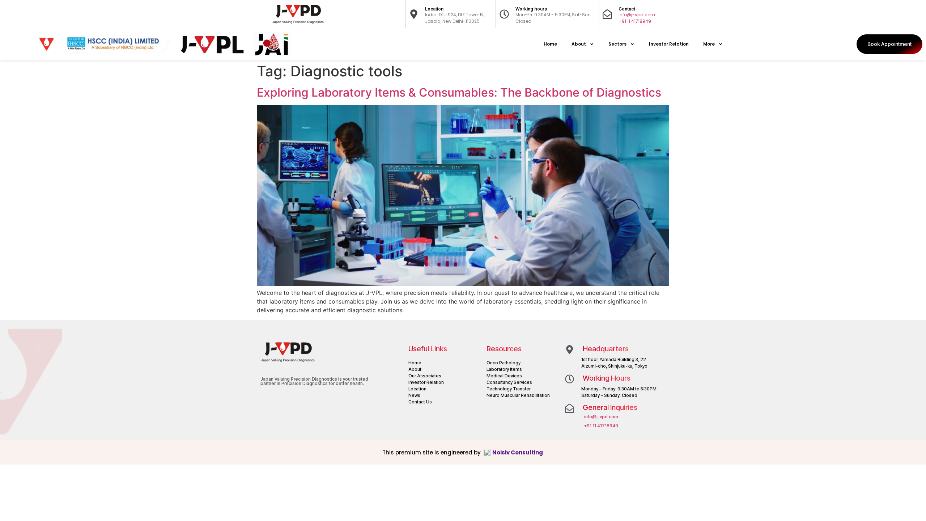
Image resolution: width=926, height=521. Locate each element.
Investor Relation (669, 44)
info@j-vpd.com (637, 15)
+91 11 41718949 (635, 21)
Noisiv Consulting (518, 452)
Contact (627, 9)
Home (550, 44)
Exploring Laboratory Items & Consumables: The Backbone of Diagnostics (459, 92)
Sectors (617, 44)
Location (434, 9)
